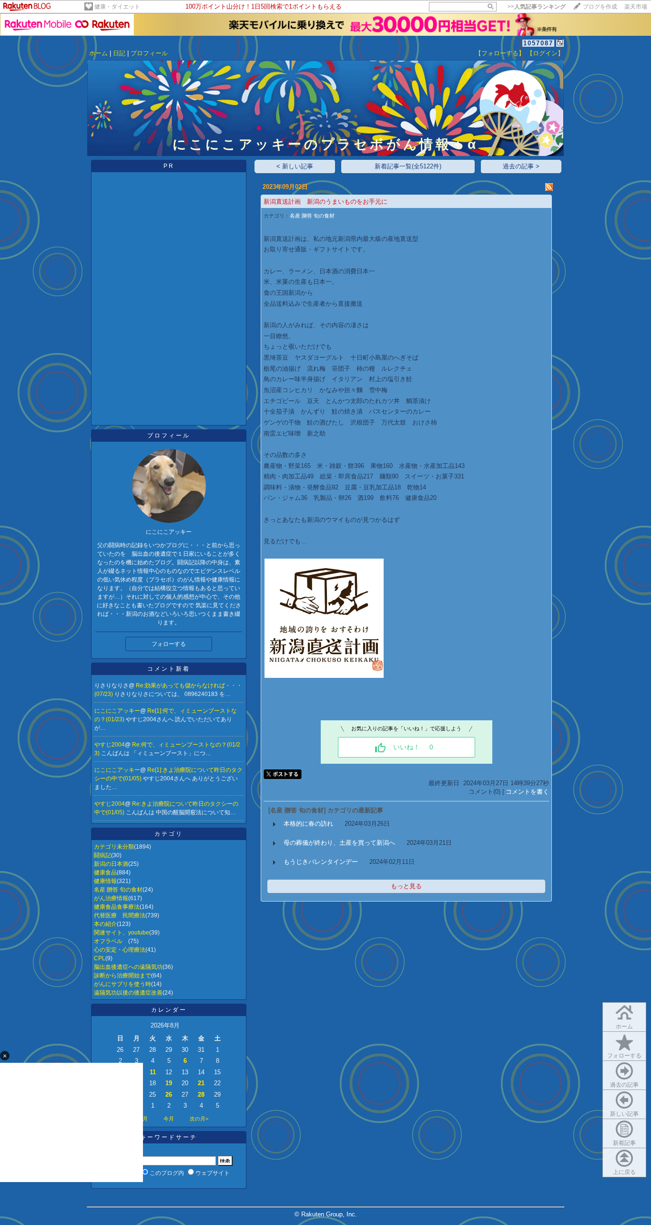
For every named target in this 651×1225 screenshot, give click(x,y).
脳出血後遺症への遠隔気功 (128, 967)
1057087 (538, 43)
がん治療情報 (111, 898)
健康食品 (105, 872)
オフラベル (111, 941)
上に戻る (624, 1172)
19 (168, 1083)
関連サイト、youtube (121, 932)
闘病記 (102, 855)
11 (153, 1072)
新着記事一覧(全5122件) (408, 166)
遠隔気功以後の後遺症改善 (128, 992)
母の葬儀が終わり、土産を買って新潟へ (339, 842)
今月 (168, 1118)
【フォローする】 (500, 53)
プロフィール (149, 53)
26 (168, 1094)
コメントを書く (527, 791)
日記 (119, 53)
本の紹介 (105, 924)
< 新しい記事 (294, 166)
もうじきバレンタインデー (321, 861)
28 (201, 1094)
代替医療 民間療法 (119, 915)
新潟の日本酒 (111, 864)
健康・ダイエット (117, 6)
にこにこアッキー (117, 710)
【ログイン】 (545, 53)
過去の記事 (624, 1084)
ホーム (98, 53)
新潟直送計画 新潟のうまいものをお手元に (325, 201)
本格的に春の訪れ (308, 823)
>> (537, 6)
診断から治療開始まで (122, 975)
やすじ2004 (109, 744)
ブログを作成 (600, 6)
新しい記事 (624, 1114)
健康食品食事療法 (117, 906)
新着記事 (624, 1143)
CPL (99, 958)
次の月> (199, 1118)
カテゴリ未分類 (114, 846)
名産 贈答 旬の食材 (118, 889)
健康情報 (105, 881)
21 (201, 1083)
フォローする (624, 1055)
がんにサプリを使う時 (122, 984)
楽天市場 (635, 6)
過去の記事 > (521, 166)
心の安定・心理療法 (119, 949)
